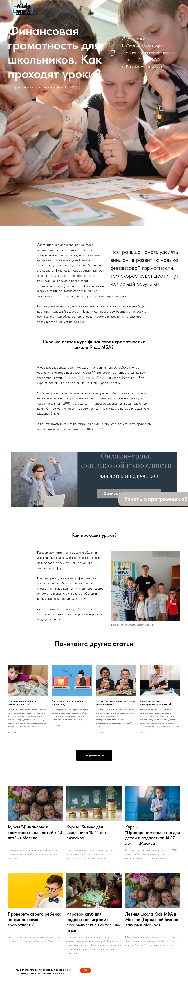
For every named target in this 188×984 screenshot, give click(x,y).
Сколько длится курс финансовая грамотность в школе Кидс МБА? (150, 52)
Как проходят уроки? (145, 66)
